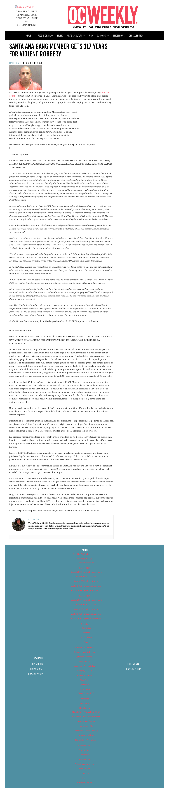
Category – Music (84, 671)
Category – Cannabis (84, 657)
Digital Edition (136, 35)
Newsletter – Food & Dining (86, 730)
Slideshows (119, 35)
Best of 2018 (84, 568)
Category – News (84, 675)
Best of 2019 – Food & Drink (86, 609)
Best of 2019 (84, 596)
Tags (86, 642)
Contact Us (37, 664)
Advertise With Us (84, 559)
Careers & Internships (84, 647)
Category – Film (84, 661)
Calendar (84, 624)
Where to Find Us (84, 783)
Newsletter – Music (86, 735)
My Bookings (86, 637)
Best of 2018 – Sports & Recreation (86, 590)
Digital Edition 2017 (86, 693)
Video (84, 778)
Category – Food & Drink (84, 666)
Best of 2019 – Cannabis (86, 604)
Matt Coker (15, 62)
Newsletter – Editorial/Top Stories (86, 716)
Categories (86, 628)
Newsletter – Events (86, 721)
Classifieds (84, 680)
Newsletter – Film (86, 726)
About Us (38, 658)
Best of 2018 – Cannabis (86, 576)
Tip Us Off (84, 773)
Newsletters (84, 708)
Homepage (84, 699)
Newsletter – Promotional (86, 740)
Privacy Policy (35, 674)
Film (91, 35)
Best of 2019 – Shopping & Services (86, 614)
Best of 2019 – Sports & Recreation (86, 618)
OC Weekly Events (84, 745)
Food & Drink (44, 35)
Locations (86, 632)
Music (60, 35)
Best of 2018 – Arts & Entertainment (86, 572)
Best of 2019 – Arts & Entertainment (86, 600)
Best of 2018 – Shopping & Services (86, 586)
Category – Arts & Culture (84, 652)
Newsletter (84, 703)
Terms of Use (36, 668)
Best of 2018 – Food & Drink (86, 581)
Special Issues (85, 759)
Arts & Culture (74, 35)
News (28, 35)
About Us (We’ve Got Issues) (85, 554)
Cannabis (101, 35)
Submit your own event (84, 764)
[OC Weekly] (24, 7)
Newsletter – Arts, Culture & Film (86, 712)
